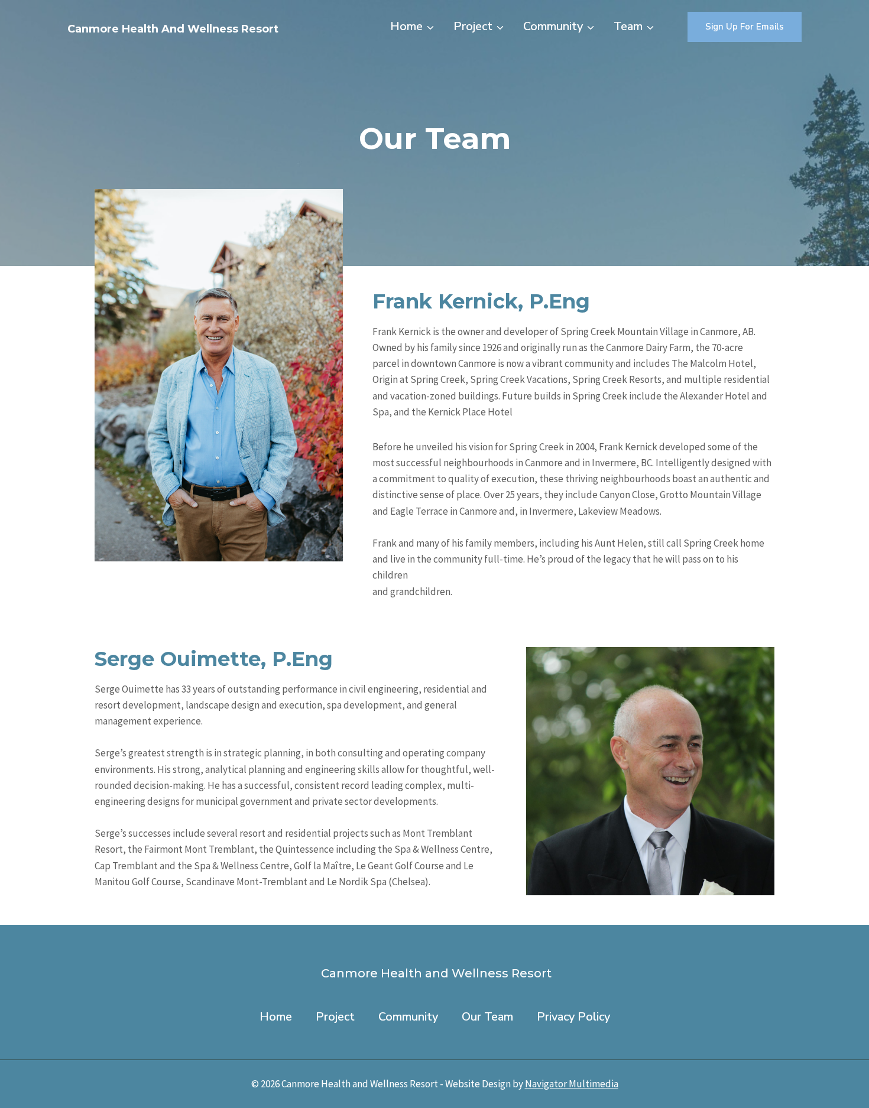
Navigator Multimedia (571, 1083)
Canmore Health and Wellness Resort (435, 973)
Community (408, 1017)
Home (276, 1017)
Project (335, 1017)
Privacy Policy (573, 1017)
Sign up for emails (744, 27)
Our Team (487, 1017)
